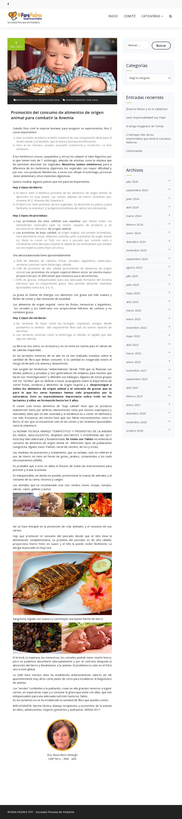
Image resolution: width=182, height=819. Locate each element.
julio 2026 (132, 181)
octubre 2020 (134, 430)
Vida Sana (54, 99)
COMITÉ (130, 16)
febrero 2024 (134, 224)
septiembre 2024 (137, 190)
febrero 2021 (134, 396)
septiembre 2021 (137, 379)
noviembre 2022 (136, 327)
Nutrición (21, 99)
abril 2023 (132, 302)
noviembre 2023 (136, 250)
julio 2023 (132, 276)
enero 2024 (133, 233)
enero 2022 (133, 362)
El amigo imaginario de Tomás (145, 126)
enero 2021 (133, 405)
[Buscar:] (138, 45)
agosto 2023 (134, 267)
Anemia (70, 99)
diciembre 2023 (136, 242)
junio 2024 (132, 199)
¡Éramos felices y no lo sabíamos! (147, 109)
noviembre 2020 (136, 422)
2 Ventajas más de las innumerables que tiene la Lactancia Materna (148, 138)
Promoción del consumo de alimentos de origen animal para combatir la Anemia (57, 115)
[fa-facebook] (8, 4)
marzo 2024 (133, 216)
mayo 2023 (133, 293)
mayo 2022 (133, 336)
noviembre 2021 (136, 370)
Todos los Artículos (37, 99)
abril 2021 (132, 387)
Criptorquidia (134, 151)
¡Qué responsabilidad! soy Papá (146, 117)
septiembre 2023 (137, 259)
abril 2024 (132, 207)
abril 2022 (132, 345)
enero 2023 (133, 319)
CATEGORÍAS (151, 16)
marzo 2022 (133, 353)
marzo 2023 (133, 310)
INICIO (113, 16)
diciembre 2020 (136, 413)
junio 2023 (132, 284)
